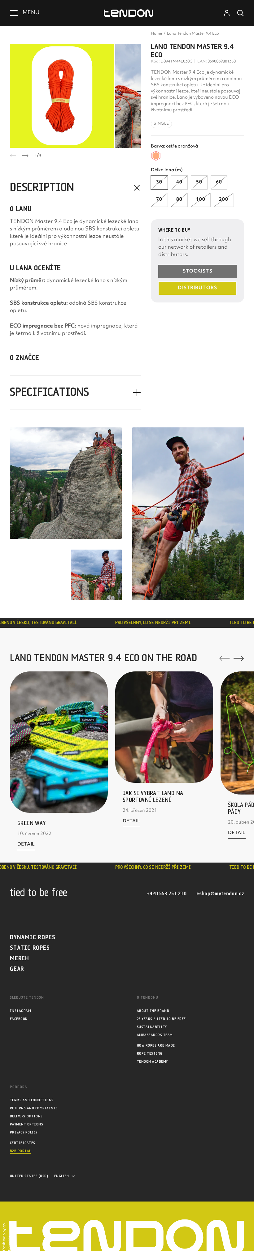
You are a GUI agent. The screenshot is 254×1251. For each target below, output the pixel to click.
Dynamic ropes (32, 937)
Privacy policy (23, 1132)
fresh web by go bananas (7, 1237)
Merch (19, 959)
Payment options (26, 1124)
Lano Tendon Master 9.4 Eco (193, 33)
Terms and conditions (32, 1100)
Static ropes (30, 948)
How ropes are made (156, 1045)
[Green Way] (59, 741)
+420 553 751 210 (166, 894)
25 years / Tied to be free (161, 1019)
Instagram (20, 1011)
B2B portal (20, 1151)
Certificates (22, 1143)
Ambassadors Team (155, 1035)
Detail (26, 845)
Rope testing (150, 1053)
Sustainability (152, 1027)
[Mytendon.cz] (128, 13)
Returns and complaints (34, 1108)
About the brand (153, 1011)
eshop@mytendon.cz (220, 894)
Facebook (18, 1019)
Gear (17, 969)
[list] (75, 96)
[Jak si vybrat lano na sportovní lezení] (164, 727)
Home (156, 33)
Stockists (197, 271)
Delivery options (26, 1116)
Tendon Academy (152, 1061)
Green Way (31, 823)
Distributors (197, 288)
